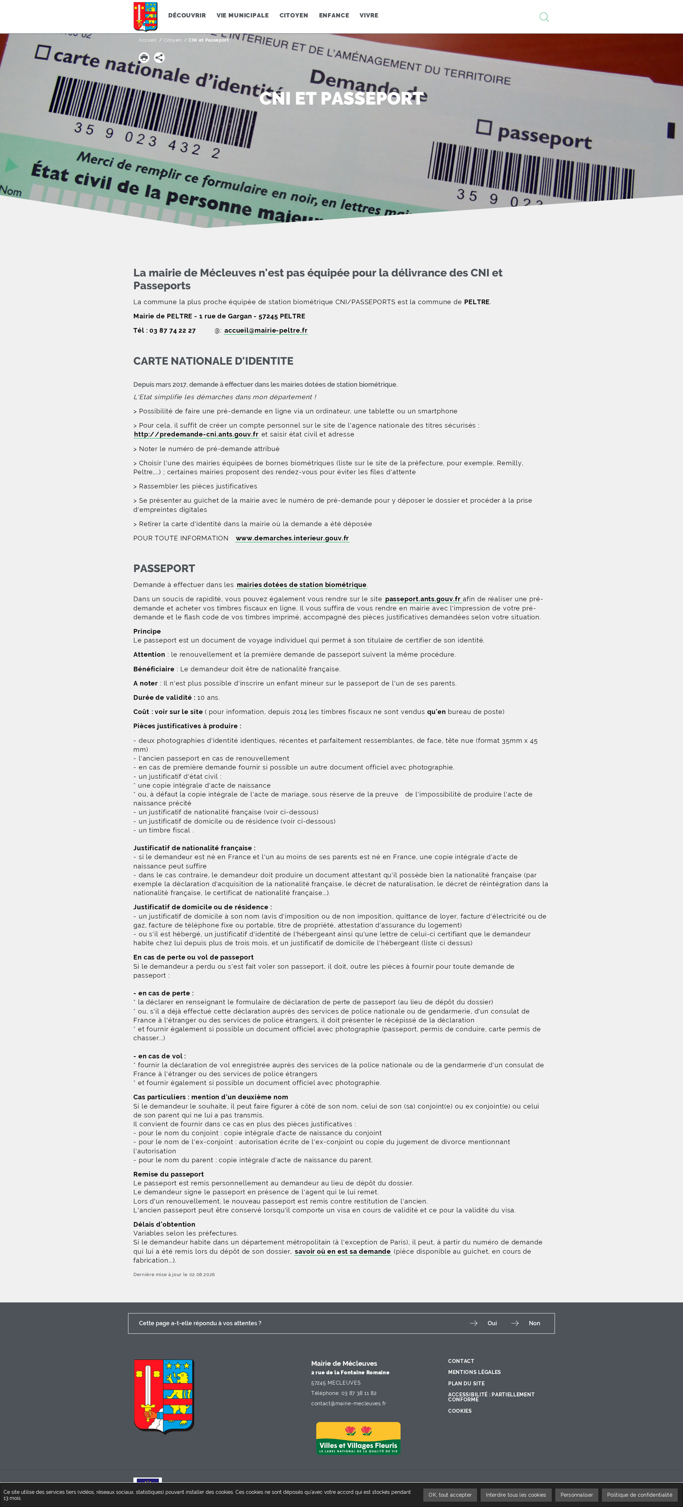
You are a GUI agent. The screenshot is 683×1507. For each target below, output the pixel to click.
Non (534, 1323)
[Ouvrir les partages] (159, 57)
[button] (144, 57)
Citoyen (173, 40)
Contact (461, 1361)
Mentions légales (474, 1372)
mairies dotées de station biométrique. (339, 384)
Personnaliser (577, 1495)
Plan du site (466, 1383)
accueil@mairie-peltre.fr (266, 330)
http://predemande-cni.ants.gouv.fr (196, 434)
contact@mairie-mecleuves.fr (348, 1403)
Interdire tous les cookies (516, 1495)
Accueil (148, 40)
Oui (492, 1323)
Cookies (460, 1411)
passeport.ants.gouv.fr (423, 599)
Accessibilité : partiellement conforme (491, 1397)
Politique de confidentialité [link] (639, 1495)
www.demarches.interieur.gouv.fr (292, 538)
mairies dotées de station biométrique (301, 584)
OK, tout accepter (450, 1495)
